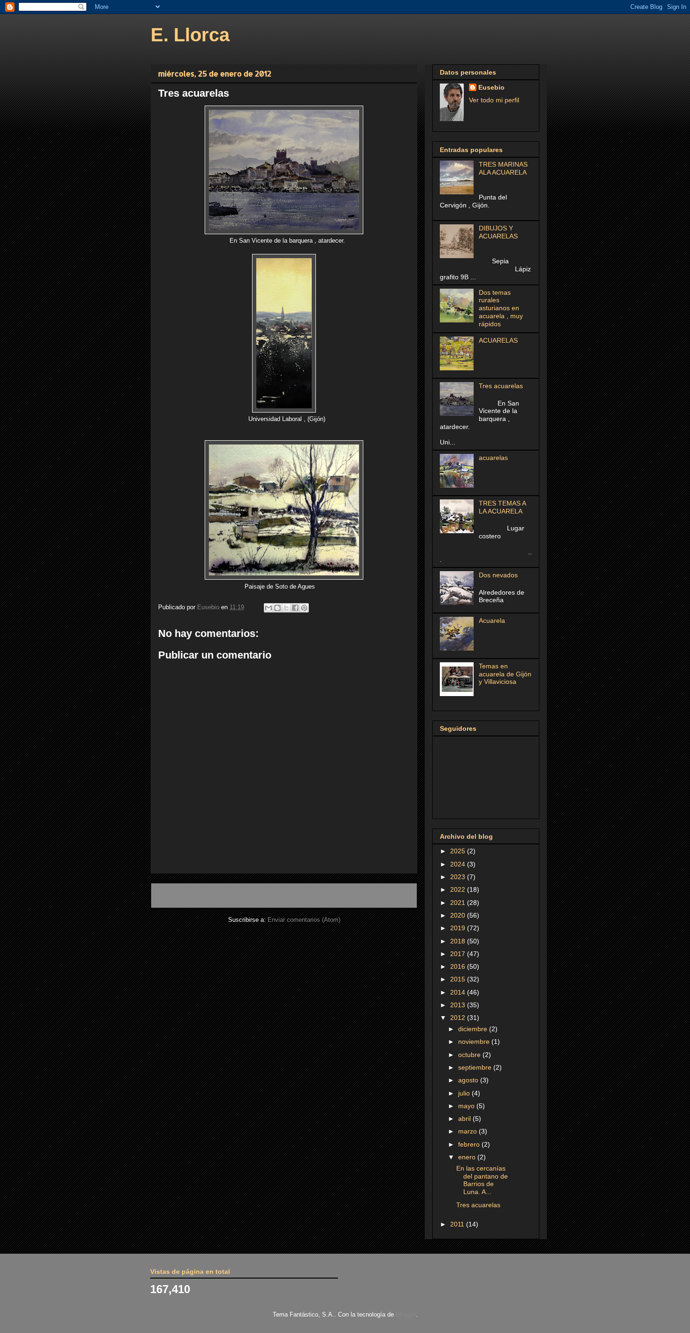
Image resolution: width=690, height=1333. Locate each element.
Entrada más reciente (193, 895)
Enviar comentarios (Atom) (304, 919)
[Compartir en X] (286, 608)
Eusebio (491, 87)
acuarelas (493, 457)
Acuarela (492, 620)
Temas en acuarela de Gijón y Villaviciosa (505, 674)
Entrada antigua (383, 895)
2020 (458, 915)
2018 (458, 941)
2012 (458, 1017)
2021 (458, 902)
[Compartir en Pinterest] (304, 608)
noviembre (474, 1041)
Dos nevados (498, 575)
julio (465, 1093)
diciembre (473, 1029)
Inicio (293, 895)
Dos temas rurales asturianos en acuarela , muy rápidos (501, 308)
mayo (467, 1106)
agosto (469, 1080)
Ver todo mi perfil (494, 100)
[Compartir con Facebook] (295, 608)
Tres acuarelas (501, 386)
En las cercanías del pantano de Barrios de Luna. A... (482, 1179)
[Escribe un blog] (277, 608)
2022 (458, 889)
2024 (458, 864)
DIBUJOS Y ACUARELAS (498, 232)
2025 (458, 851)
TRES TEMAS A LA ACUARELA (502, 507)
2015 (458, 979)
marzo (468, 1131)
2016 (458, 966)
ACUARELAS (498, 340)
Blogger (406, 1314)
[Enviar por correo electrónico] (268, 608)
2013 (458, 1005)
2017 (458, 954)
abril (465, 1118)
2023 (458, 877)
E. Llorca (190, 34)
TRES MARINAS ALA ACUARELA (503, 168)
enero (467, 1157)
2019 (458, 928)
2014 (458, 992)
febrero (470, 1144)
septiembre (475, 1067)
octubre (470, 1054)
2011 (458, 1224)
